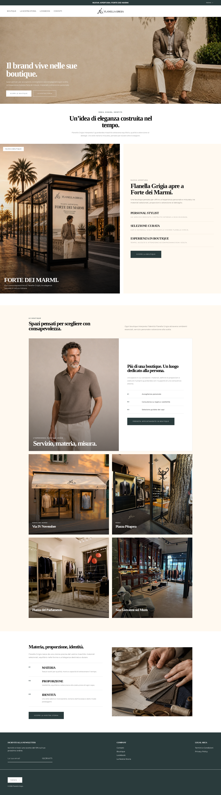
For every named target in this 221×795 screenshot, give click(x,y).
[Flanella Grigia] (110, 11)
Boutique (11, 11)
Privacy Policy (201, 751)
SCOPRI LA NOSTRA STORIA (46, 715)
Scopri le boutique (18, 93)
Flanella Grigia (18, 786)
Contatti (58, 11)
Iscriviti (47, 758)
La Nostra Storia (28, 11)
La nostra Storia (44, 93)
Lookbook (45, 11)
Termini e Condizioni (204, 748)
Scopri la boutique (145, 254)
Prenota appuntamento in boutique (151, 421)
